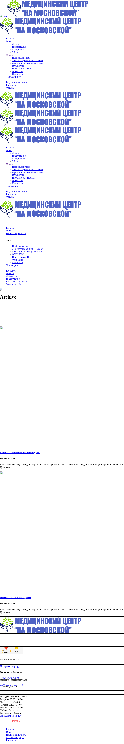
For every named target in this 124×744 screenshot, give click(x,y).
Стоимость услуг (15, 737)
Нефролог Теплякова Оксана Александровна (20, 452)
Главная (10, 729)
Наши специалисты (16, 734)
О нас (9, 732)
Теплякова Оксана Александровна (15, 597)
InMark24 (17, 721)
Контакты (11, 740)
